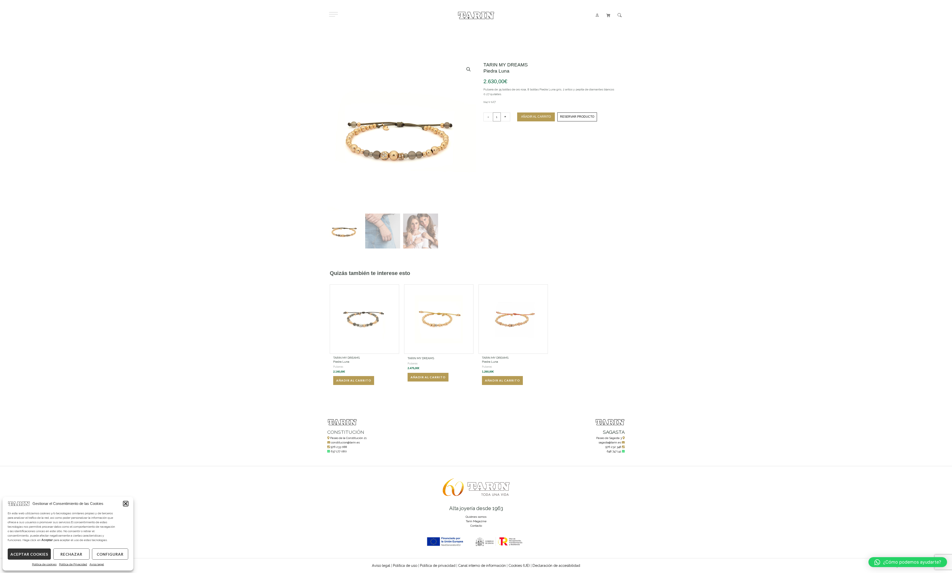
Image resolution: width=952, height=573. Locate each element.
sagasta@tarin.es (609, 442)
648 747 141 (614, 451)
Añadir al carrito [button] (353, 380)
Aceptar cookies (29, 554)
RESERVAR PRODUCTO (577, 116)
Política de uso (405, 565)
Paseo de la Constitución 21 (348, 438)
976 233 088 (339, 447)
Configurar (110, 554)
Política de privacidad (437, 565)
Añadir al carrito (536, 116)
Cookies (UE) (519, 565)
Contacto (476, 525)
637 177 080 (339, 451)
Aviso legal (96, 564)
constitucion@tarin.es (345, 442)
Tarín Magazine (476, 521)
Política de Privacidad (73, 564)
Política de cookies (44, 564)
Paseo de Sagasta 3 (609, 438)
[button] (125, 503)
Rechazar (71, 554)
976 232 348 (613, 447)
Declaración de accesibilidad (556, 565)
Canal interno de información (482, 565)
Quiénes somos (476, 516)
